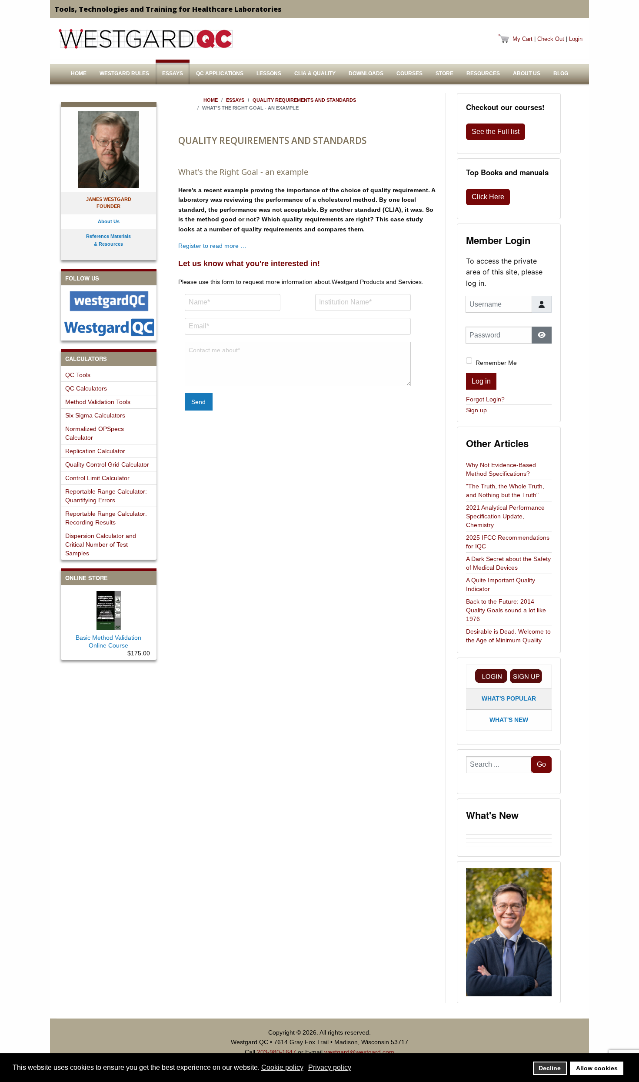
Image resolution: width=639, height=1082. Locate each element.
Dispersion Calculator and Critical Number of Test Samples (100, 544)
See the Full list (495, 131)
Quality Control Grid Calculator (107, 464)
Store (444, 73)
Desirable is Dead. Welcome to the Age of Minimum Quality (508, 636)
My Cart (522, 39)
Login (575, 39)
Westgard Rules (124, 73)
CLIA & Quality (315, 73)
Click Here (488, 196)
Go (541, 764)
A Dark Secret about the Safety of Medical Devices (508, 563)
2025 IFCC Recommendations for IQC (507, 542)
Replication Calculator (95, 450)
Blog (560, 73)
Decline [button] (550, 1068)
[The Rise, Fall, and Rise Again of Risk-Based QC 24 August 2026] (509, 836)
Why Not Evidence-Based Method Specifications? (501, 469)
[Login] (491, 676)
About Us (526, 73)
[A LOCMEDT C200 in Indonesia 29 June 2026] (509, 848)
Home (79, 73)
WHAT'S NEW (508, 719)
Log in (481, 381)
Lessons (268, 73)
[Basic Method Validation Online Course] (108, 609)
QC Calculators (86, 388)
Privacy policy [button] (329, 1067)
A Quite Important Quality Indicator (500, 584)
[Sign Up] (525, 676)
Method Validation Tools (97, 401)
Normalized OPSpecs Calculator (94, 433)
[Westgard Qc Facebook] (108, 301)
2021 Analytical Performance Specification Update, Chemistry (505, 516)
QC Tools (77, 374)
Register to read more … (212, 245)
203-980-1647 (276, 1052)
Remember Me (496, 362)
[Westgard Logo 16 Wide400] (146, 38)
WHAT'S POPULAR (509, 698)
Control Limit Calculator (97, 477)
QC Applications (219, 73)
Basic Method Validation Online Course (108, 641)
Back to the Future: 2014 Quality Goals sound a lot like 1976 (506, 610)
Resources (483, 73)
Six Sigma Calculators (95, 415)
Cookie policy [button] (282, 1067)
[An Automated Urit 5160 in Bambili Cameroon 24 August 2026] (509, 832)
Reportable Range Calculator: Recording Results (106, 518)
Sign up (476, 410)
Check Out (550, 39)
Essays (172, 73)
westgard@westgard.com (359, 1052)
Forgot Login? (485, 399)
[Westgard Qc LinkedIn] (108, 327)
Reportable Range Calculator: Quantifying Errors (106, 496)
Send (198, 401)
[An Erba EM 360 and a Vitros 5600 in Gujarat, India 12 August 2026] (509, 840)
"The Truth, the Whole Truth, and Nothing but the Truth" (505, 490)
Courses (409, 73)
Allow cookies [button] (597, 1068)
